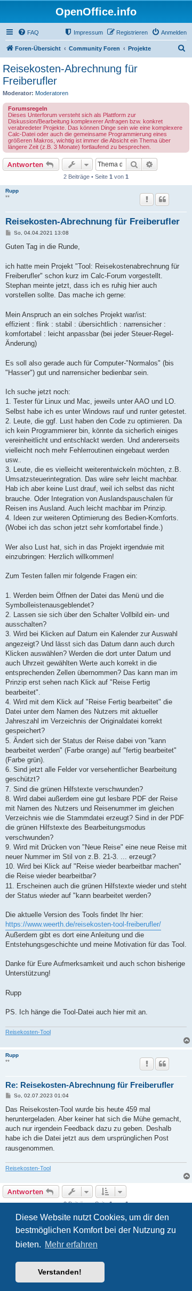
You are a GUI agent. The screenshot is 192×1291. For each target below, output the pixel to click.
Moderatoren (51, 93)
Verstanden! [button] (60, 1272)
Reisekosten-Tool (28, 1032)
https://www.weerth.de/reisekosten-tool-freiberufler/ (83, 924)
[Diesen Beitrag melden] (147, 199)
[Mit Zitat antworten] (162, 199)
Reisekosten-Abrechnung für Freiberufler (70, 75)
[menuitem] (28, 32)
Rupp (12, 191)
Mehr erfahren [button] (71, 1244)
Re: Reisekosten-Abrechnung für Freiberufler (89, 1084)
